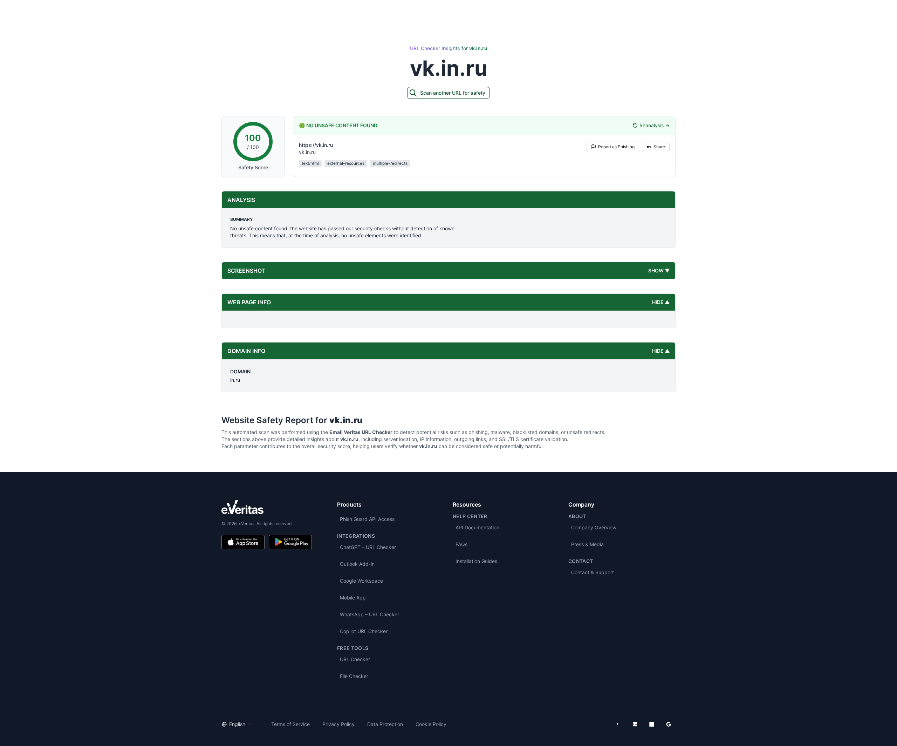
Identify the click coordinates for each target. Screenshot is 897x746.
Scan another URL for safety (452, 93)
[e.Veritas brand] (266, 507)
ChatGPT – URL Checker (368, 547)
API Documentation (477, 527)
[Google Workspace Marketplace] (669, 724)
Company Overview (593, 527)
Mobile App (353, 598)
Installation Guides (476, 561)
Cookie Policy (431, 724)
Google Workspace (361, 581)
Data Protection (385, 724)
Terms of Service (290, 724)
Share (659, 146)
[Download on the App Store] (243, 542)
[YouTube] (618, 724)
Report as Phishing (616, 146)
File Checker (354, 676)
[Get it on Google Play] (290, 542)
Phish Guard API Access (367, 519)
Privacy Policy (338, 724)
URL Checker (355, 659)
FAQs (461, 544)
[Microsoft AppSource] (652, 724)
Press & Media (587, 544)
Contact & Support (592, 572)
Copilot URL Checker (364, 631)
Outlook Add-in (357, 564)
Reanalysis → (654, 125)
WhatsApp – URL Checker (369, 614)
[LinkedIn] (635, 724)
